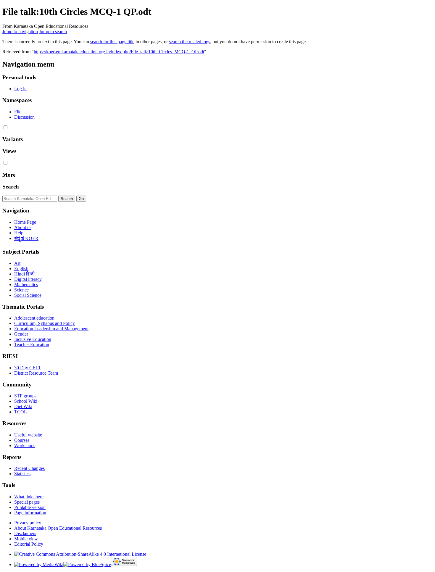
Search (10, 186)
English (21, 268)
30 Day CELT (27, 367)
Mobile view (26, 538)
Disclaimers (25, 533)
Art (17, 263)
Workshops (24, 445)
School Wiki (25, 401)
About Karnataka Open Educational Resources (58, 528)
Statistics (22, 473)
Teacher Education (31, 344)
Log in (20, 88)
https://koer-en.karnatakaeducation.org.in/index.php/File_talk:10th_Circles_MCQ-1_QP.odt (119, 51)
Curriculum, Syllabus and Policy (44, 323)
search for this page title (112, 41)
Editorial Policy (28, 544)
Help (18, 232)
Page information (30, 512)
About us (22, 227)
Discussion (24, 117)
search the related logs (189, 41)
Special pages (27, 502)
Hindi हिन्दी (24, 273)
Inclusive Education (32, 339)
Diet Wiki (23, 406)
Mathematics (26, 284)
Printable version (30, 507)
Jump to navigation (20, 31)
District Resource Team (36, 373)
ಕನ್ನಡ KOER (26, 238)
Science (21, 289)
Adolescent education (34, 317)
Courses (21, 440)
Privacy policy (27, 522)
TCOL (20, 411)
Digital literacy (28, 279)
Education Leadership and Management (51, 328)
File (17, 111)
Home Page (25, 222)
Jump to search (53, 31)
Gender (21, 333)
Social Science (27, 295)
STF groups (25, 395)
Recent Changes (29, 468)
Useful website (28, 434)
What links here (29, 496)
